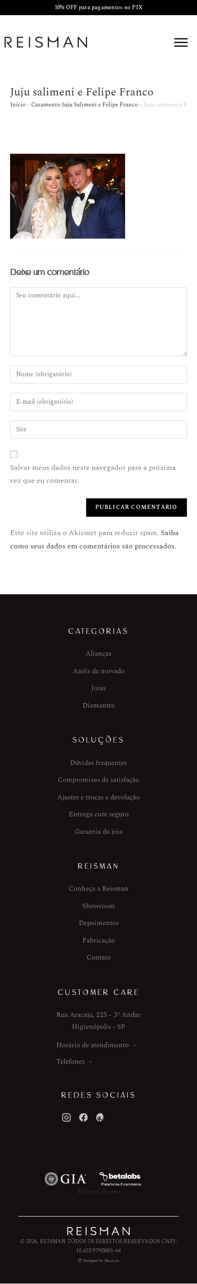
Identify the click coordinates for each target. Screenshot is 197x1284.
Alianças (98, 653)
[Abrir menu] (181, 42)
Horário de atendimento (92, 1045)
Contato (99, 957)
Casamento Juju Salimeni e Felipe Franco (84, 104)
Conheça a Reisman (98, 888)
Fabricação (98, 940)
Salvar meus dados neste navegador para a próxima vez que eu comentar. (93, 474)
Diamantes (98, 705)
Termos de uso (98, 1191)
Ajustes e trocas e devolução (98, 797)
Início (18, 104)
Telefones (70, 1061)
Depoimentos (99, 923)
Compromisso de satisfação (98, 780)
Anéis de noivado (99, 671)
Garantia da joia (98, 831)
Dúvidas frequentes (98, 763)
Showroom (98, 906)
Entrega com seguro (99, 814)
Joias (98, 688)
